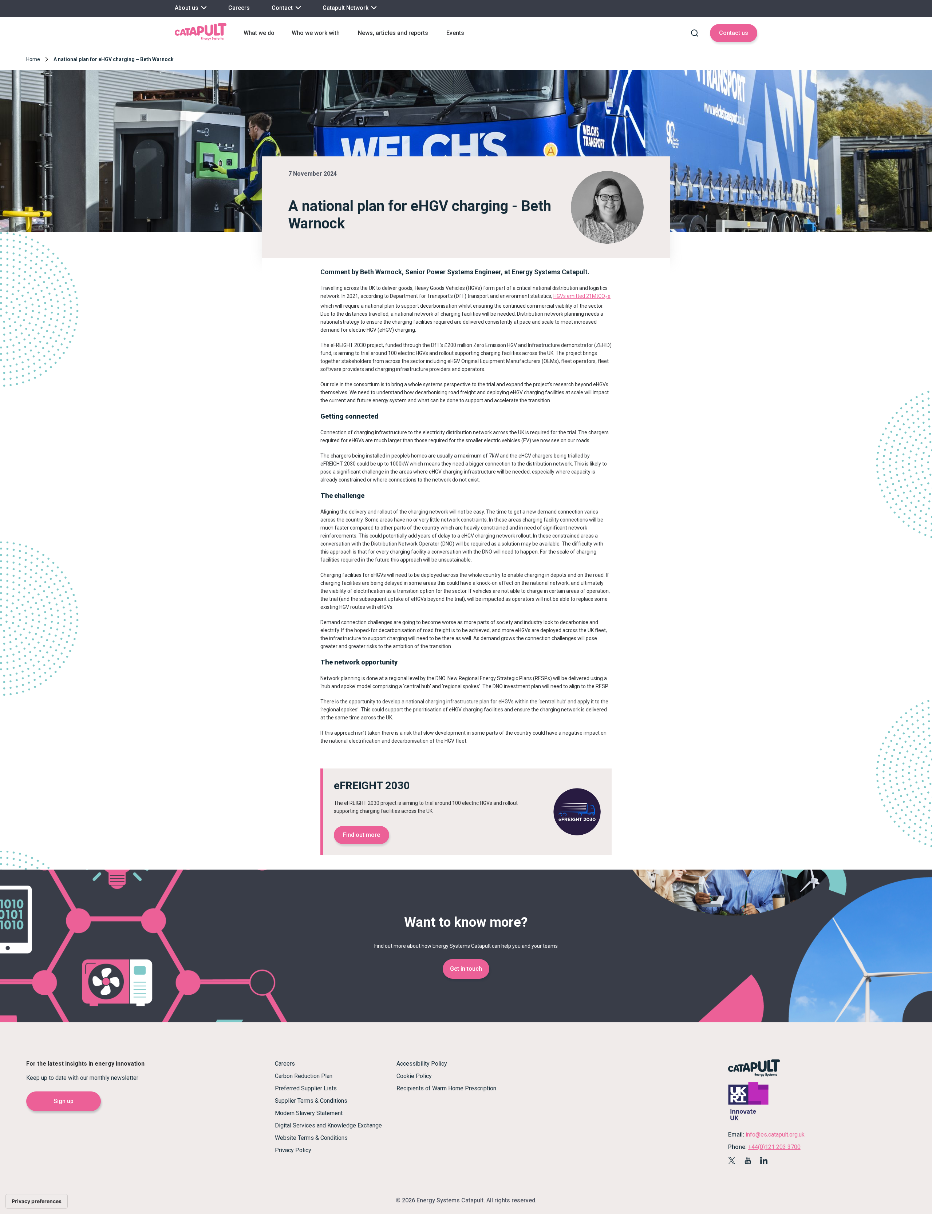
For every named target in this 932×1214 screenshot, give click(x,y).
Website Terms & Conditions (311, 1137)
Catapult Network (346, 7)
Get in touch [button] (466, 968)
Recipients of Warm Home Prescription (446, 1088)
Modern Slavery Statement (309, 1113)
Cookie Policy (414, 1076)
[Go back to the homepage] (200, 39)
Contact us (733, 32)
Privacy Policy (293, 1150)
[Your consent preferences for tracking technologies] (36, 1201)
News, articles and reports (393, 32)
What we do (259, 32)
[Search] (695, 33)
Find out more (361, 834)
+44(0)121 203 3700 (774, 1146)
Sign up (64, 1101)
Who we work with (316, 32)
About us (187, 7)
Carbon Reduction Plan (303, 1076)
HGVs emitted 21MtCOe (582, 296)
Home (33, 59)
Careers (239, 7)
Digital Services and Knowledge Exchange (328, 1125)
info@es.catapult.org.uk (775, 1134)
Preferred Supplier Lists (306, 1088)
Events (455, 32)
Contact (283, 7)
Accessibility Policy (421, 1063)
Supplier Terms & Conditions (311, 1100)
